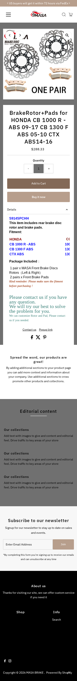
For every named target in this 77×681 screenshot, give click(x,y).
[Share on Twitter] (38, 338)
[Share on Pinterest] (44, 338)
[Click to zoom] (67, 35)
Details (11, 209)
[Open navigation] (11, 14)
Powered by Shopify (59, 672)
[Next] (19, 35)
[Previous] (9, 35)
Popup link (46, 329)
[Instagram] (9, 661)
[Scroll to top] (69, 673)
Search (56, 619)
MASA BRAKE (35, 672)
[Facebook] (5, 661)
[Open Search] (64, 14)
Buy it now (38, 197)
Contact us (29, 329)
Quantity (38, 160)
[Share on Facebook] (32, 338)
